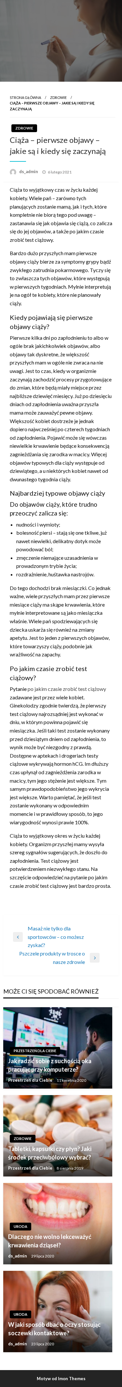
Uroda (20, 1226)
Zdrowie (58, 97)
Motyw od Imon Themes (61, 1378)
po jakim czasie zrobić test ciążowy (67, 689)
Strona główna (25, 97)
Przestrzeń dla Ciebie (35, 1051)
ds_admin (29, 171)
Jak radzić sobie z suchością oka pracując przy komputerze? (49, 1065)
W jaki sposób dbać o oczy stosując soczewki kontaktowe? (54, 1328)
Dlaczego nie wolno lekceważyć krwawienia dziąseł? (49, 1240)
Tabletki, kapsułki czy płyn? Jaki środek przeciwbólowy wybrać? (49, 1152)
